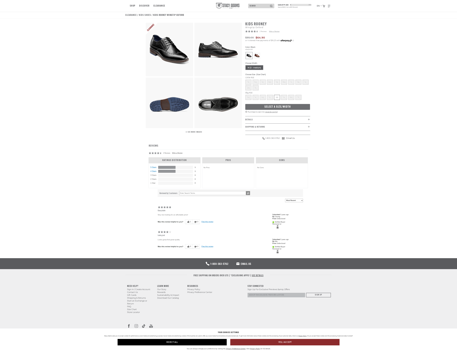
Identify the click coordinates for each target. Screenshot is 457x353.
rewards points (271, 112)
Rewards (161, 292)
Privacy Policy (193, 289)
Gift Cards (131, 295)
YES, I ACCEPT (285, 342)
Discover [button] (144, 6)
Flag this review (207, 222)
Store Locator (133, 312)
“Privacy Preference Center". (236, 349)
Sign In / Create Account (138, 289)
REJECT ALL (172, 342)
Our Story (161, 289)
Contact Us (132, 292)
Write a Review (274, 31)
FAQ (129, 306)
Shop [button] (132, 6)
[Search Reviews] (248, 193)
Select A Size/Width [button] (277, 106)
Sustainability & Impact (168, 295)
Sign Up (318, 295)
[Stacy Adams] (277, 227)
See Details (257, 275)
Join (287, 5)
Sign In (280, 5)
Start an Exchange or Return (137, 302)
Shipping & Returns (136, 298)
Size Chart (132, 309)
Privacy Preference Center (199, 292)
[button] (194, 132)
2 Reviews (263, 31)
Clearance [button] (159, 6)
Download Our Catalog (168, 298)
